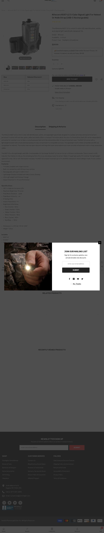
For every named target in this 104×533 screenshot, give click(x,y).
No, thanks (77, 284)
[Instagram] (74, 279)
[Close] (99, 242)
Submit (76, 270)
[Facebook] (69, 279)
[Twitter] (82, 279)
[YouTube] (78, 279)
